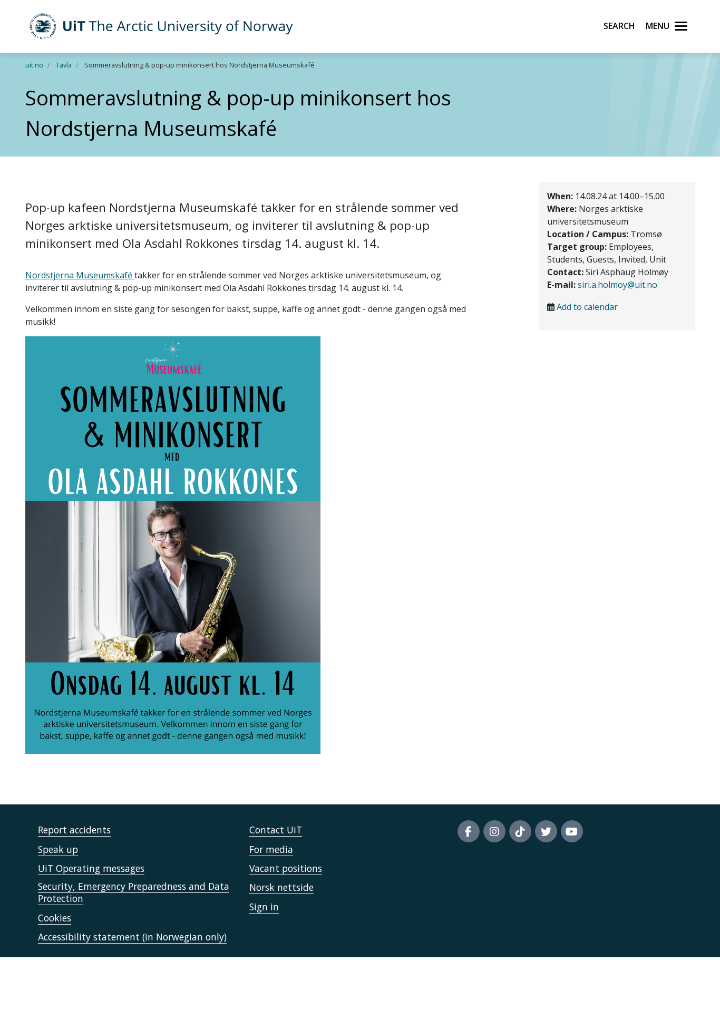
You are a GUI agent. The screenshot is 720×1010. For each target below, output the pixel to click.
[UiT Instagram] (494, 831)
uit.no (34, 65)
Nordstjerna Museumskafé (79, 275)
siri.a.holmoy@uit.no (617, 284)
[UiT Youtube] (572, 831)
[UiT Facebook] (469, 831)
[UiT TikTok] (520, 831)
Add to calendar (587, 307)
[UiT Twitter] (546, 831)
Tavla (64, 65)
